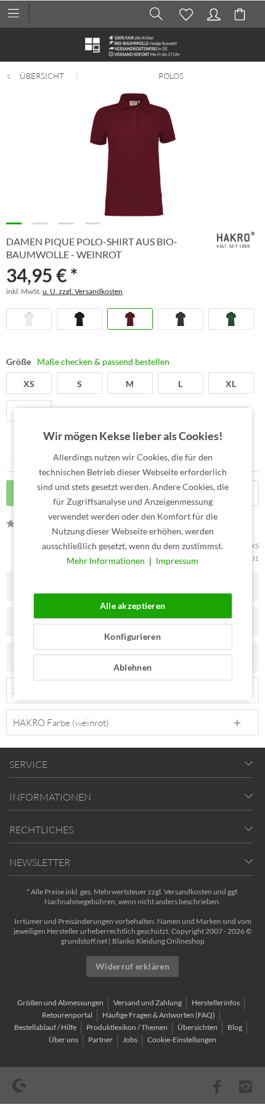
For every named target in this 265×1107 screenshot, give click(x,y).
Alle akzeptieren (132, 605)
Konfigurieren (132, 636)
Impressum (177, 560)
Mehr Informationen (107, 560)
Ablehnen (132, 667)
